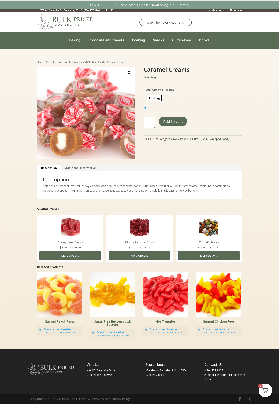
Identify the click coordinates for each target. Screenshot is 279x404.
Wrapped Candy (219, 139)
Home (40, 62)
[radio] (154, 98)
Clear (146, 108)
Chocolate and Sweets (58, 62)
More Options (70, 255)
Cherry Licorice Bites (139, 242)
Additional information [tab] (81, 168)
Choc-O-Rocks (209, 242)
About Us (210, 379)
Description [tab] (49, 168)
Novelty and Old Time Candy (89, 62)
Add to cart (173, 121)
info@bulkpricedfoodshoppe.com (224, 374)
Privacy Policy (120, 399)
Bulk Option (154, 89)
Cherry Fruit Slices (70, 242)
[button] (129, 72)
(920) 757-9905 (213, 370)
